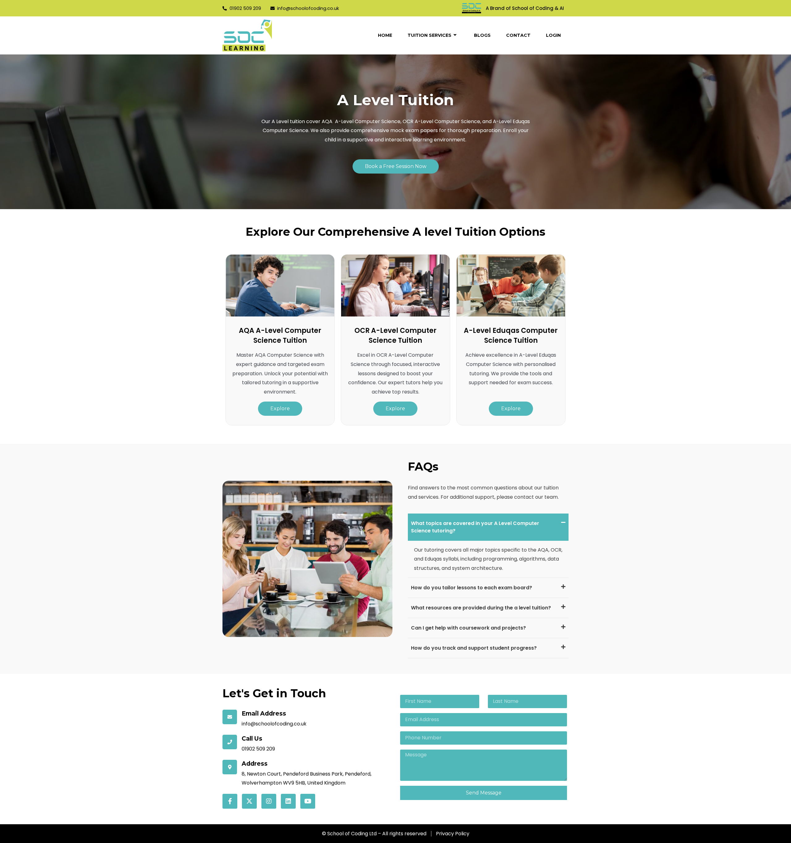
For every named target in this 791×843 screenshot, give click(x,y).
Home (385, 35)
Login (553, 35)
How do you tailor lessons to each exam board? (471, 587)
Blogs (482, 35)
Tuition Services (429, 35)
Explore (280, 408)
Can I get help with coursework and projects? (468, 627)
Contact (518, 35)
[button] (488, 527)
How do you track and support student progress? (474, 648)
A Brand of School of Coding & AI (525, 8)
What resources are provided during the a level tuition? (481, 607)
